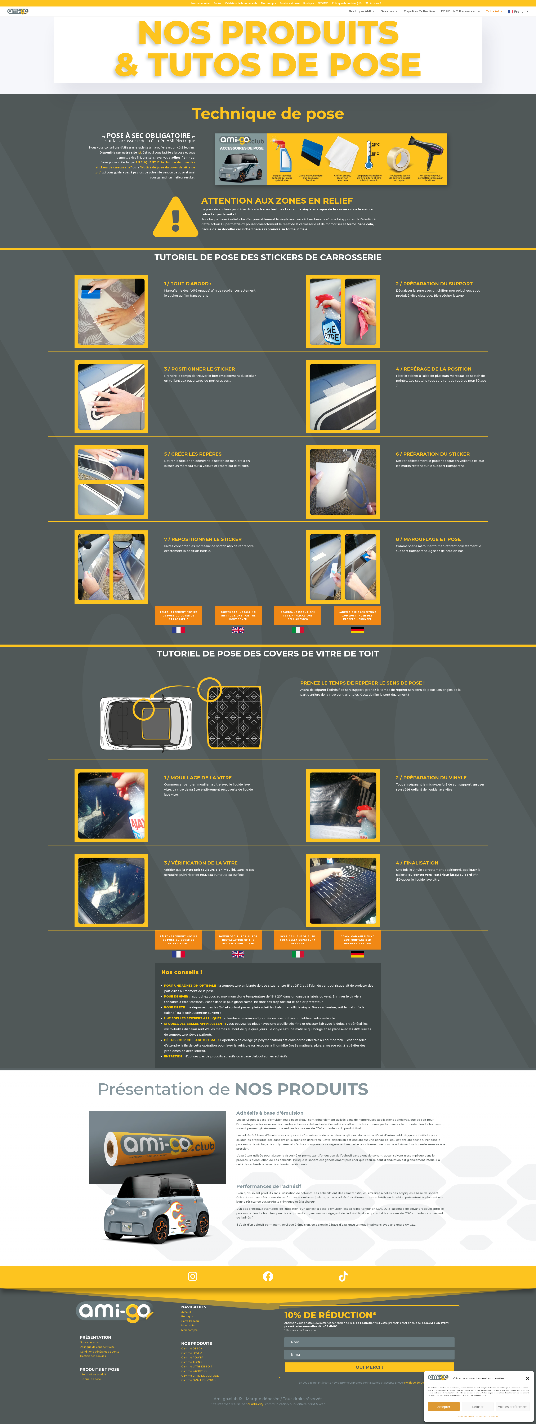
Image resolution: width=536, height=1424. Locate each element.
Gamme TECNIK (191, 1362)
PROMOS (323, 3)
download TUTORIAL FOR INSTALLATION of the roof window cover (238, 940)
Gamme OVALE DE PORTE (198, 1380)
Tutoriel (492, 11)
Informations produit (93, 1374)
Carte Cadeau (190, 1321)
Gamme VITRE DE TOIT (196, 1366)
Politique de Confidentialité (421, 1382)
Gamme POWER (192, 1357)
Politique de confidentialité (487, 1416)
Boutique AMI (360, 11)
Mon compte (268, 3)
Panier (217, 3)
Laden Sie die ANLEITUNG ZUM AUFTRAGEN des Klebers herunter (357, 616)
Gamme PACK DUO (194, 1371)
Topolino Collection (419, 11)
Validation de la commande (241, 3)
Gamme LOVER (191, 1353)
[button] (528, 1378)
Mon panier (188, 1325)
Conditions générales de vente (99, 1351)
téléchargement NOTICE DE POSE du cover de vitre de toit (178, 940)
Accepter (443, 1407)
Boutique (308, 3)
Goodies (387, 11)
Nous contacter (200, 3)
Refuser (478, 1407)
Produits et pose (290, 3)
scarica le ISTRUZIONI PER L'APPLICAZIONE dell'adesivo (298, 616)
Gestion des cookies (93, 1356)
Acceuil (186, 1312)
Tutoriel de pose (90, 1379)
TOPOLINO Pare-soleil (458, 11)
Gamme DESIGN (191, 1348)
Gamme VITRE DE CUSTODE (200, 1375)
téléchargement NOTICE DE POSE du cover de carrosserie (178, 616)
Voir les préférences (512, 1407)
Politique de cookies (465, 1416)
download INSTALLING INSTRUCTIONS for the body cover (238, 616)
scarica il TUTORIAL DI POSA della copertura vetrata (298, 940)
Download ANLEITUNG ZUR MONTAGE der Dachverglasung (357, 940)
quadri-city (256, 1404)
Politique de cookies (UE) (347, 3)
